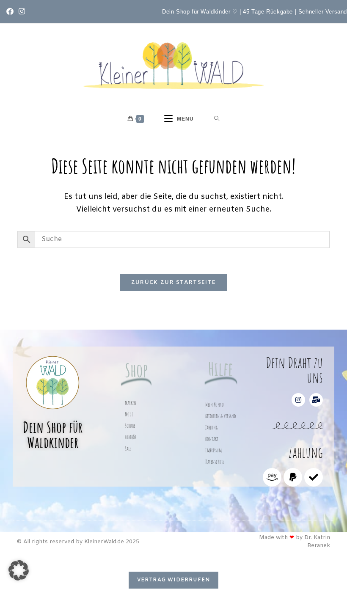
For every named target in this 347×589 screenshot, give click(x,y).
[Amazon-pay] (272, 477)
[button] (18, 570)
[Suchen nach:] (217, 119)
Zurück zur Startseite (173, 282)
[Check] (313, 477)
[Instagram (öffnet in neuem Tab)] (22, 12)
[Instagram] (298, 400)
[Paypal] (293, 477)
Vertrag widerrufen (173, 580)
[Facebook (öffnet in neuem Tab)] (11, 12)
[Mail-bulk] (316, 400)
